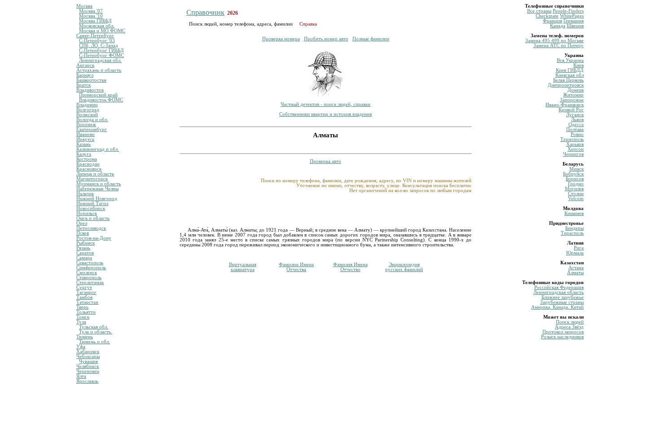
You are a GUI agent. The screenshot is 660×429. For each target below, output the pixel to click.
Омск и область (93, 218)
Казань (83, 144)
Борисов (575, 178)
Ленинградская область (558, 292)
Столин (576, 193)
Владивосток (90, 90)
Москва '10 (91, 15)
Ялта (81, 376)
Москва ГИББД (95, 20)
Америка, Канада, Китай (557, 307)
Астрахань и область (98, 70)
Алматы (575, 272)
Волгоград (87, 109)
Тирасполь (572, 233)
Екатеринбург (91, 129)
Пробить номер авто (326, 38)
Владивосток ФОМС (101, 99)
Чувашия (88, 361)
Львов (577, 119)
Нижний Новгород (96, 198)
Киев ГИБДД (570, 70)
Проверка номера (281, 38)
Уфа (80, 346)
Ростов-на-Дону (93, 238)
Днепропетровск (566, 85)
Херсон (576, 149)
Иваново (85, 134)
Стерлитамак (90, 282)
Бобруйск (573, 173)
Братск (83, 85)
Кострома (86, 159)
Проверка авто (325, 161)
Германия (573, 20)
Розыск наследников (562, 336)
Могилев (574, 188)
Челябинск (87, 366)
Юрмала (575, 252)
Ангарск (85, 65)
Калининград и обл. (97, 149)
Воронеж (86, 124)
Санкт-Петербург (95, 35)
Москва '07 (91, 11)
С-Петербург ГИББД (101, 50)
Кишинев (574, 213)
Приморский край (98, 94)
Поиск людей (570, 322)
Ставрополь (88, 277)
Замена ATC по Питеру (558, 45)
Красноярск (88, 168)
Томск (82, 317)
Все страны (539, 11)
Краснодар (88, 164)
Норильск (86, 213)
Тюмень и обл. (94, 341)
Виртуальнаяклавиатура (242, 267)
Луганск (575, 114)
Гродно (576, 183)
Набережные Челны (97, 188)
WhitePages (572, 15)
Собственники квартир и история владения (325, 114)
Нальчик (85, 193)
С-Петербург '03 (97, 40)
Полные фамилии (370, 38)
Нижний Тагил (92, 203)
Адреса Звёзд (569, 326)
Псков (82, 233)
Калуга (83, 154)
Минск (576, 168)
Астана (576, 267)
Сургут (84, 287)
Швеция (575, 25)
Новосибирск (90, 208)
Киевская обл (569, 75)
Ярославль (87, 381)
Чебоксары (88, 356)
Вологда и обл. (92, 119)
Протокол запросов (563, 331)
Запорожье (572, 99)
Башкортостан (91, 80)
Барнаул (84, 75)
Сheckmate (547, 15)
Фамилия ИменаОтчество (350, 267)
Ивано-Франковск (565, 104)
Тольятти (86, 312)
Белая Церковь (568, 80)
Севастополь (89, 262)
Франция (552, 20)
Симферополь (91, 267)
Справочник (205, 12)
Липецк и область (95, 173)
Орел (81, 223)
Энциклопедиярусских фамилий (404, 267)
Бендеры (574, 228)
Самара (84, 257)
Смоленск (86, 272)
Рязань (83, 247)
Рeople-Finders (568, 11)
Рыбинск (85, 243)
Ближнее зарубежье (562, 297)
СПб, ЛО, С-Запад (98, 45)
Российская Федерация (559, 287)
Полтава (575, 129)
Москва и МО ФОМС (102, 30)
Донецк (576, 90)
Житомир (573, 94)
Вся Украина (570, 60)
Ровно (577, 134)
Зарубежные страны (562, 302)
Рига (579, 247)
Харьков (575, 144)
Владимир (87, 104)
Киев (578, 65)
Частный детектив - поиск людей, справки (325, 104)
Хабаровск (87, 351)
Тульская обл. (93, 326)
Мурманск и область (98, 183)
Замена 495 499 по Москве (554, 40)
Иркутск (85, 139)
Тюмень (84, 336)
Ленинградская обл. (100, 60)
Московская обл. (96, 25)
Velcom (576, 198)
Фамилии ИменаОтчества (296, 267)
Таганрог (86, 292)
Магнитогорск (92, 178)
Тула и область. (95, 331)
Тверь (82, 307)
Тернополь (572, 139)
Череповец (87, 371)
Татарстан (87, 302)
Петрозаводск (91, 228)
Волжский (87, 114)
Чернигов (573, 154)
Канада (557, 25)
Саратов (85, 252)
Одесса (576, 124)
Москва (84, 6)
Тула (81, 322)
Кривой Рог (571, 109)
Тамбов (84, 297)
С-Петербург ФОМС (101, 55)
